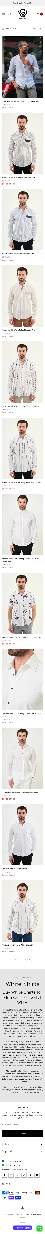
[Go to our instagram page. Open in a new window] (11, 1175)
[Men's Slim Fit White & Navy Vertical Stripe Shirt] (22, 448)
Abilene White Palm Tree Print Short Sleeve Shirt (21, 637)
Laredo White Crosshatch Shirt (14, 869)
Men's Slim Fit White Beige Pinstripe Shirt (19, 330)
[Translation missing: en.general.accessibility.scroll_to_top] (22, 1219)
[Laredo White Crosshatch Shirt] (22, 834)
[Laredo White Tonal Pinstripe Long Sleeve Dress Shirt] (22, 679)
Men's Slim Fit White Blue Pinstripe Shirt (18, 254)
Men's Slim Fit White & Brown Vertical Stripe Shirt (22, 406)
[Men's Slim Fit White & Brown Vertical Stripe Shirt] (22, 372)
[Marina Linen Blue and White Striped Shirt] (22, 911)
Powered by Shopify (33, 1214)
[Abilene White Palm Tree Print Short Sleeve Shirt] (22, 603)
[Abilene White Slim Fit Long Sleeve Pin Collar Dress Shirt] (22, 524)
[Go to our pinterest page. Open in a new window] (37, 1175)
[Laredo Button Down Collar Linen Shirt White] (22, 758)
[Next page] (30, 959)
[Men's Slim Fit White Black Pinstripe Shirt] (22, 143)
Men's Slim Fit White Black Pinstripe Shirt (19, 177)
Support (7, 1151)
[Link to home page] (22, 1208)
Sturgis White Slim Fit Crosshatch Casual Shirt (20, 101)
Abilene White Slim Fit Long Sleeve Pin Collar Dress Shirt (20, 560)
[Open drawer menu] (3, 14)
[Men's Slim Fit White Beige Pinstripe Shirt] (22, 296)
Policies (6, 1144)
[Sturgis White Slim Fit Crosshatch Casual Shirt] (22, 67)
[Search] (9, 14)
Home (16, 977)
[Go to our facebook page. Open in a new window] (4, 1175)
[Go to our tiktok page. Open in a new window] (24, 1175)
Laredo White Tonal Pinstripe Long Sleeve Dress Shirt (21, 715)
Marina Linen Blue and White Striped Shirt (19, 945)
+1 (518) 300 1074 (13, 1165)
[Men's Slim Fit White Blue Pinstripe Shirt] (22, 219)
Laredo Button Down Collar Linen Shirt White (20, 792)
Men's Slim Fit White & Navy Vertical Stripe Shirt (21, 482)
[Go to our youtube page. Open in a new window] (30, 1175)
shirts (15, 1031)
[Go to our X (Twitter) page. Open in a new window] (17, 1175)
